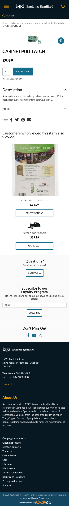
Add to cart (23, 71)
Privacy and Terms (12, 481)
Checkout (7, 464)
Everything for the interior (53, 23)
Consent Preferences (40, 498)
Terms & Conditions (12, 472)
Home (5, 23)
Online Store (9, 455)
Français (6, 485)
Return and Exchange (13, 477)
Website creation (25, 503)
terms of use (25, 498)
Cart (4, 459)
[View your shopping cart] (62, 6)
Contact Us (34, 273)
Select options (34, 213)
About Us (9, 397)
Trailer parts (16, 23)
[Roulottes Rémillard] (34, 6)
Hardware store (31, 23)
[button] (6, 6)
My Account (8, 468)
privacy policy (57, 495)
